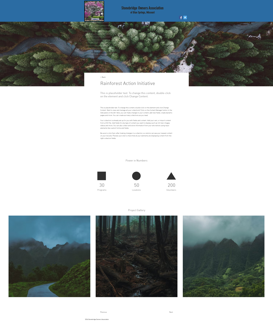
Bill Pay (98, 27)
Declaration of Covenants (98, 44)
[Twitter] (185, 17)
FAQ (98, 56)
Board (97, 30)
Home (98, 24)
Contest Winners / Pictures (98, 41)
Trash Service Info (98, 47)
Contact (98, 38)
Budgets (98, 33)
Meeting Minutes (98, 53)
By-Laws (98, 35)
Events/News (98, 50)
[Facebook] (180, 17)
